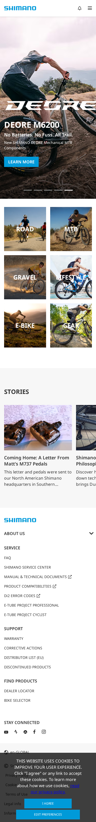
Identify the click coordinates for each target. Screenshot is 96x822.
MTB (71, 229)
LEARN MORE (21, 162)
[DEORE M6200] (58, 190)
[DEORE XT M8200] (48, 190)
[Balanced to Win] (38, 190)
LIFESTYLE (71, 277)
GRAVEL (25, 277)
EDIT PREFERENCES (48, 814)
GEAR (71, 325)
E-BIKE (25, 325)
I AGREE (48, 803)
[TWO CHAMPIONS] (28, 190)
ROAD (25, 229)
